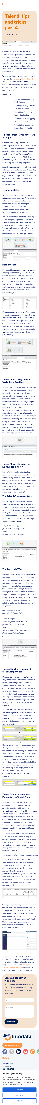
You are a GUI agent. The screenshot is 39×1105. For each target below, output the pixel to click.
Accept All (19, 1090)
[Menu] (36, 4)
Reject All (19, 1101)
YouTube (9, 82)
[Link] (5, 4)
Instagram (16, 79)
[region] (19, 1087)
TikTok (23, 79)
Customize (19, 1095)
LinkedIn (30, 79)
